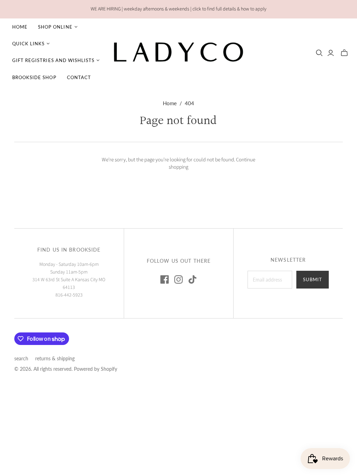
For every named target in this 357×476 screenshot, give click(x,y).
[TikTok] (192, 279)
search (21, 358)
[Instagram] (178, 279)
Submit (312, 279)
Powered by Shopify (95, 369)
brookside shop (34, 77)
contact (79, 77)
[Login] (330, 53)
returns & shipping (55, 358)
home (20, 27)
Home (170, 103)
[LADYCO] (179, 52)
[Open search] (319, 52)
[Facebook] (164, 279)
